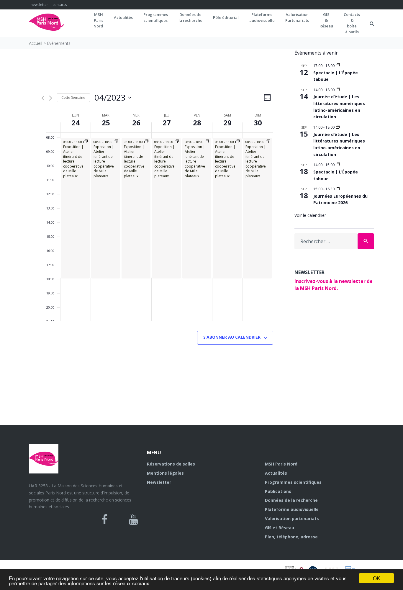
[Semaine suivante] (50, 98)
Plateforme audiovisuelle (292, 509)
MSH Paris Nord (281, 464)
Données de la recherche (291, 500)
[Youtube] (133, 519)
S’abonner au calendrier (232, 337)
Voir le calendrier (310, 215)
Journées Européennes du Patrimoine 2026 (340, 199)
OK (376, 578)
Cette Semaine (73, 97)
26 (136, 122)
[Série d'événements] (338, 65)
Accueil (35, 43)
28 (197, 122)
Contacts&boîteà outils (352, 23)
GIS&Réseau (326, 20)
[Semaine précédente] (43, 98)
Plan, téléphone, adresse (291, 537)
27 (167, 122)
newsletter (39, 4)
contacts (60, 4)
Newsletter (159, 482)
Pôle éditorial (226, 17)
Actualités (123, 17)
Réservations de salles (171, 464)
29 (227, 122)
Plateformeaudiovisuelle (262, 17)
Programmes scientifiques (155, 17)
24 (75, 122)
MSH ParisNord (98, 20)
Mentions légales (165, 473)
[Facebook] (104, 519)
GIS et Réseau (279, 527)
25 (106, 122)
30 (258, 122)
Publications (278, 491)
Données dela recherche (190, 17)
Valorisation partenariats (292, 518)
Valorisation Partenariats (297, 17)
